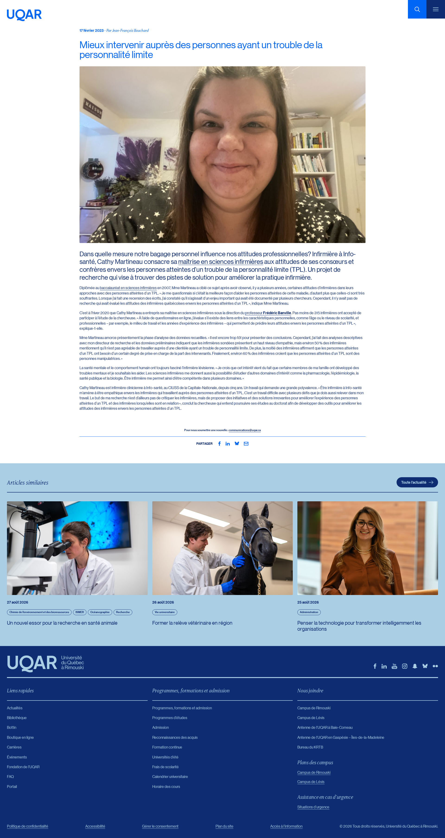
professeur (268, 312)
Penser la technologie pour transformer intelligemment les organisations (359, 626)
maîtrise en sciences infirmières (220, 261)
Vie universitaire (165, 612)
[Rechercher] (417, 9)
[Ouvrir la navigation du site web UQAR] (435, 9)
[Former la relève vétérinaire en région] (222, 548)
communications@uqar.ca (245, 430)
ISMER (80, 612)
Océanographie (100, 612)
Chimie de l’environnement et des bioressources (39, 612)
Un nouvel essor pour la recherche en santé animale (62, 623)
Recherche (123, 612)
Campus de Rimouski (314, 772)
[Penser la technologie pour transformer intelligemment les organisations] (367, 548)
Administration (309, 612)
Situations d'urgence (313, 806)
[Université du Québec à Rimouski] (24, 15)
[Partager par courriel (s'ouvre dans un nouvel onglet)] (246, 443)
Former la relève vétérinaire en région (192, 623)
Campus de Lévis (310, 781)
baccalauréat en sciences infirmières (128, 287)
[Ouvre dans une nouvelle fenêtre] (219, 443)
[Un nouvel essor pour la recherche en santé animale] (77, 548)
